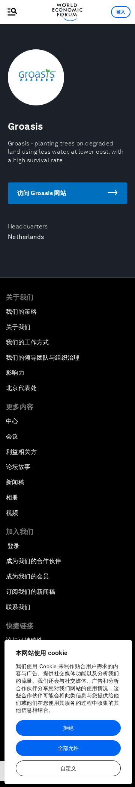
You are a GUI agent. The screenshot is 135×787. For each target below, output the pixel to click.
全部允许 (68, 748)
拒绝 (68, 728)
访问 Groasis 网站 (41, 193)
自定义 (68, 768)
